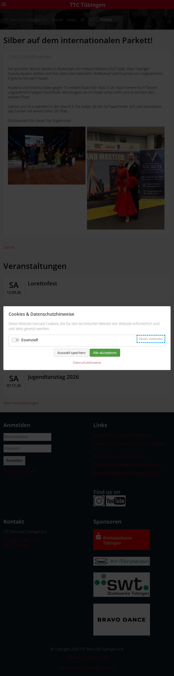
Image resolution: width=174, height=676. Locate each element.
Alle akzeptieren (105, 353)
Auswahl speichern (71, 353)
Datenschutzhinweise (87, 363)
